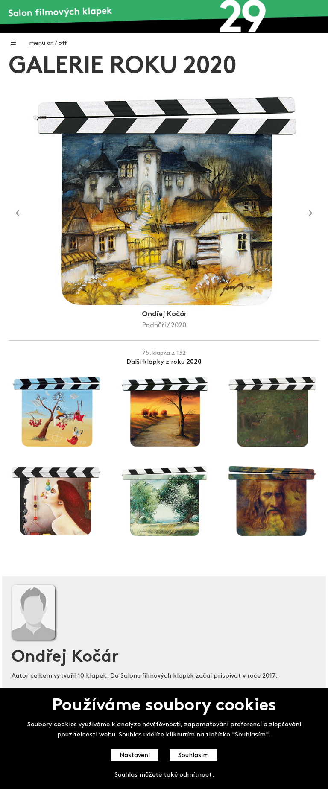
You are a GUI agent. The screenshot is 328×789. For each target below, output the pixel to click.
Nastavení (135, 755)
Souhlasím (193, 755)
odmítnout (195, 775)
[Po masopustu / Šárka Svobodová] (20, 213)
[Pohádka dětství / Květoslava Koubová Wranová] (308, 213)
